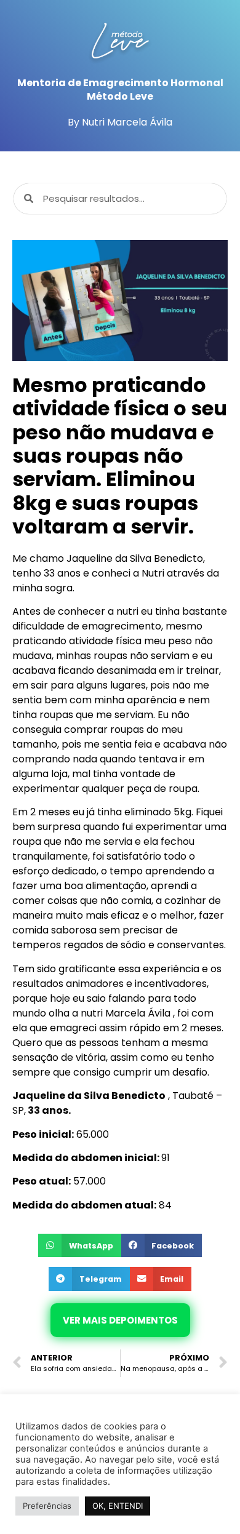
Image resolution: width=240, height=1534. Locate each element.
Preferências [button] (47, 1506)
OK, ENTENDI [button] (117, 1506)
